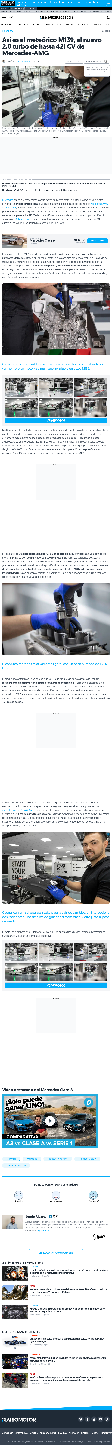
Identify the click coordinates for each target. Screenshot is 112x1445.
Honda (4, 11)
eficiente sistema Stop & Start (17, 810)
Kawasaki (95, 11)
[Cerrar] (107, 67)
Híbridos (97, 25)
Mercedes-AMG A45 (16, 1165)
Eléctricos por (16, 8)
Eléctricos (83, 25)
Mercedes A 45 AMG (58, 1158)
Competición (23, 25)
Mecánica (11, 1158)
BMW (28, 11)
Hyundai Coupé (68, 11)
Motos (108, 25)
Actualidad (6, 25)
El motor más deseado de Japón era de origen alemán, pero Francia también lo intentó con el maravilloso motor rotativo (53, 185)
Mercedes (7, 200)
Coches (37, 25)
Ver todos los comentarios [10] (56, 1253)
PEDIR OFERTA (97, 240)
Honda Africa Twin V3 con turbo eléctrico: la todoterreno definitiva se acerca (39, 190)
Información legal (76, 1441)
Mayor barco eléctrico (49, 11)
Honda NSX (84, 11)
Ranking (70, 25)
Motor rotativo (16, 11)
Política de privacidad (101, 1441)
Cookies (88, 1441)
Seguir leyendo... (44, 1230)
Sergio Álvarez (11, 61)
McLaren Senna (23, 219)
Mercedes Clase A (87, 1158)
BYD (35, 11)
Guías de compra (53, 25)
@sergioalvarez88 (24, 61)
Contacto (64, 1441)
